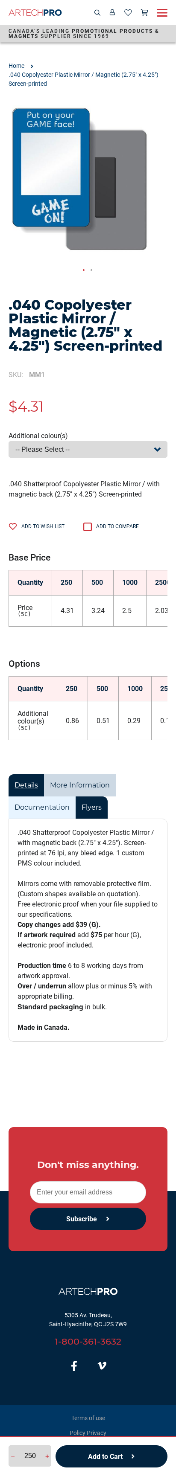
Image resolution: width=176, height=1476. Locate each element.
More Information (80, 785)
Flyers (92, 807)
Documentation (42, 807)
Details (26, 785)
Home (16, 65)
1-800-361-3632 (88, 1341)
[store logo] (35, 12)
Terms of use (88, 1418)
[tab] (26, 785)
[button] (84, 270)
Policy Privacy (88, 1433)
